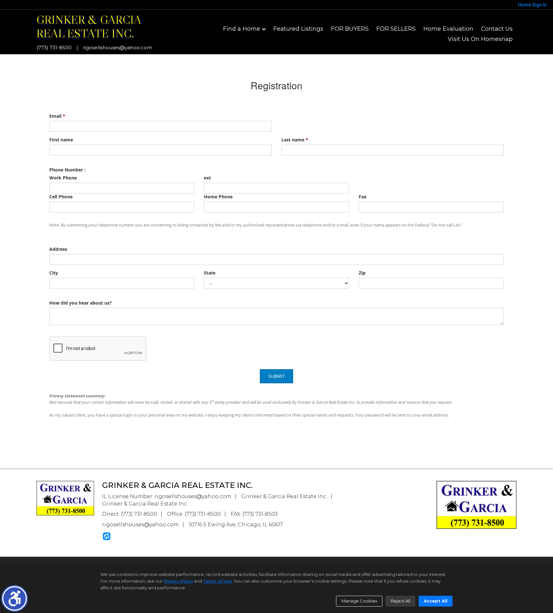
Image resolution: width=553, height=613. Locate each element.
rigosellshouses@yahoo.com (117, 47)
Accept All (435, 600)
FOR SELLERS (396, 28)
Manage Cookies (359, 600)
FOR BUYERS (350, 28)
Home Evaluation (448, 28)
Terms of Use (217, 581)
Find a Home (241, 28)
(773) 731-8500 (54, 47)
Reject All (400, 600)
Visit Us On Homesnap (480, 39)
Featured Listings (298, 28)
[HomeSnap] (106, 536)
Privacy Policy (178, 581)
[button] (14, 598)
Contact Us (497, 28)
